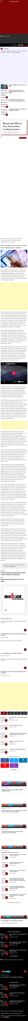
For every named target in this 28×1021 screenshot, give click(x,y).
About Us (20, 1013)
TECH (18, 782)
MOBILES (14, 782)
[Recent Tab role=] (10, 713)
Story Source (12, 566)
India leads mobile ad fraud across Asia (10, 852)
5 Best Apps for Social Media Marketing (17, 749)
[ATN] (14, 597)
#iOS (18, 50)
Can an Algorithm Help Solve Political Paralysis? (11, 653)
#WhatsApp (9, 50)
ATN (6, 132)
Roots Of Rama (22, 1015)
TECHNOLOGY (6, 784)
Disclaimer (21, 1011)
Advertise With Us (5, 1013)
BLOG (5, 782)
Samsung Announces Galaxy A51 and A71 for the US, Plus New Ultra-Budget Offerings (18, 895)
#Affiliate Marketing (16, 52)
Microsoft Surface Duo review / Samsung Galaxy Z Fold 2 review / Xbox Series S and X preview (14, 811)
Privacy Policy (4, 1011)
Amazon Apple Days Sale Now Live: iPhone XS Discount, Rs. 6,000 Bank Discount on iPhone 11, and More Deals (17, 879)
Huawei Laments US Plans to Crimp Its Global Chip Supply (17, 871)
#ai (20, 50)
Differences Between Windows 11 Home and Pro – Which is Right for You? (18, 943)
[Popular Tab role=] (4, 713)
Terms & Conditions (13, 1011)
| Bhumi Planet (11, 1015)
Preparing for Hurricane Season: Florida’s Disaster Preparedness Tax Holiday (17, 91)
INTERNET (9, 782)
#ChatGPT (8, 52)
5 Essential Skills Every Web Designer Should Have (12, 920)
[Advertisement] (14, 68)
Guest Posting (13, 1013)
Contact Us (3, 1015)
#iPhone (14, 50)
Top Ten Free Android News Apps (15, 725)
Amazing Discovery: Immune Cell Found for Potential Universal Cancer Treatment (18, 734)
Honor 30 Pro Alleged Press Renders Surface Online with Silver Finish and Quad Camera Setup (17, 887)
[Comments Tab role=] (17, 713)
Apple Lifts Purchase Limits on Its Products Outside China (16, 863)
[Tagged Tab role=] (24, 713)
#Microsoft (3, 50)
